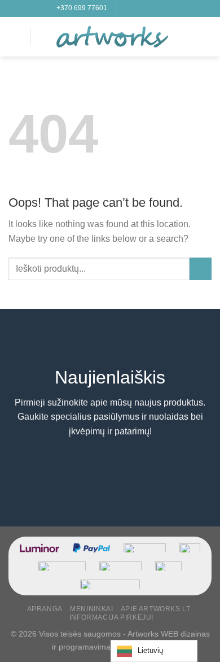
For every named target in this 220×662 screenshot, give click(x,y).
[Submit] (201, 269)
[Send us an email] (158, 8)
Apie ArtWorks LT (156, 609)
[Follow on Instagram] (136, 8)
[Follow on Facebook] (125, 8)
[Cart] (206, 36)
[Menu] (15, 36)
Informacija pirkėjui (111, 617)
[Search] (43, 36)
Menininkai (91, 609)
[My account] (186, 36)
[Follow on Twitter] (147, 8)
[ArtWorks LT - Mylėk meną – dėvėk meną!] (112, 37)
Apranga (45, 609)
